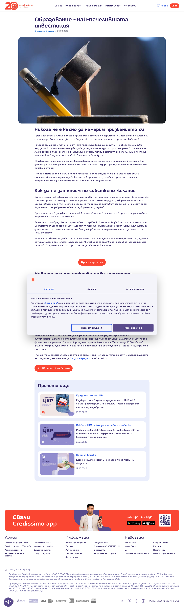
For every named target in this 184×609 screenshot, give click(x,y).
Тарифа (69, 546)
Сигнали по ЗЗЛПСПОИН (107, 546)
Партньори (159, 550)
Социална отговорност (137, 553)
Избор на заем (73, 5)
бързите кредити (80, 358)
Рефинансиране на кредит (14, 554)
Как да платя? (94, 5)
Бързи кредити (42, 553)
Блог (127, 550)
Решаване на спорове (105, 553)
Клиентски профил (43, 546)
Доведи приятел (42, 550)
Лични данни (72, 550)
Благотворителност (164, 553)
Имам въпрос (112, 5)
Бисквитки (99, 550)
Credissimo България (44, 31)
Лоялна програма (13, 550)
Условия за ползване (76, 542)
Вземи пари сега (92, 262)
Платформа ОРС (74, 553)
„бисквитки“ (51, 303)
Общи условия (101, 542)
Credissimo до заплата (16, 542)
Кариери (157, 546)
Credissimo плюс (42, 542)
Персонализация (90, 328)
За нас (58, 5)
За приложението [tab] (135, 289)
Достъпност (72, 557)
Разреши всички (133, 328)
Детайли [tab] (92, 289)
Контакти (130, 5)
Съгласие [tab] (49, 289)
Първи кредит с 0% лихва (18, 546)
